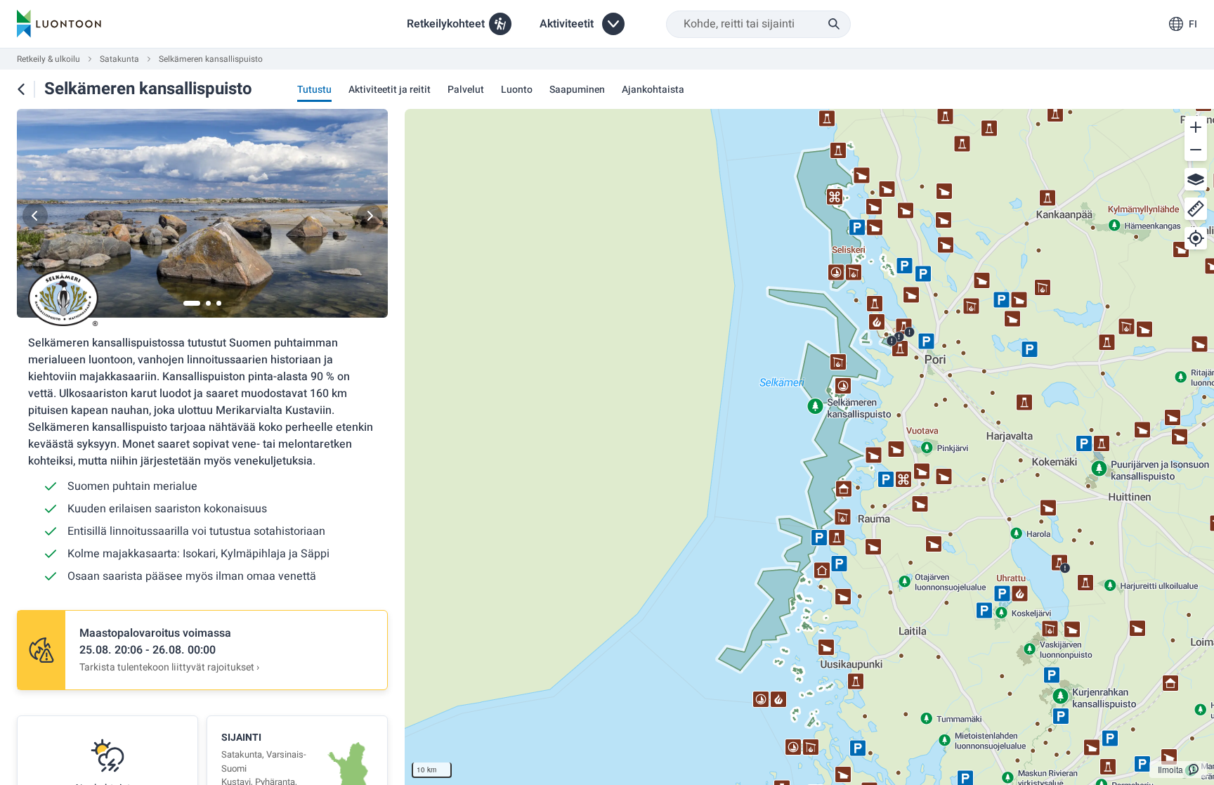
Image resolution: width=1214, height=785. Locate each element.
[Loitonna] (1195, 149)
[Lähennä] (1195, 127)
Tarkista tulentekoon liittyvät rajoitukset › (169, 667)
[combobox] (758, 24)
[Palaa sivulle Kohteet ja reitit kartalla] (21, 89)
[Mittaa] (1195, 208)
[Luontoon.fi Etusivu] (59, 24)
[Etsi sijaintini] (1195, 238)
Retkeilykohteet (446, 23)
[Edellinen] (35, 215)
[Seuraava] (369, 215)
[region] (809, 447)
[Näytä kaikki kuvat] (202, 216)
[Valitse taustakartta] (1195, 179)
